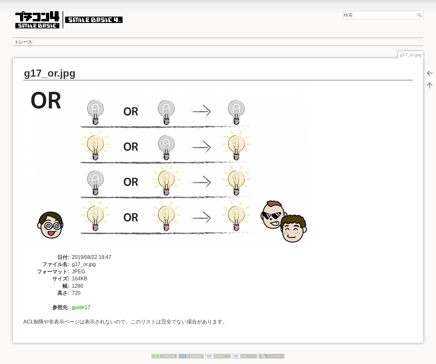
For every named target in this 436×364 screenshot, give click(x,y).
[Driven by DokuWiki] (271, 355)
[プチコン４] (68, 19)
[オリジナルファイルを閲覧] (170, 169)
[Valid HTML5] (218, 355)
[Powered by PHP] (191, 355)
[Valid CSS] (245, 355)
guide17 (81, 307)
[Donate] (164, 355)
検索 (420, 15)
